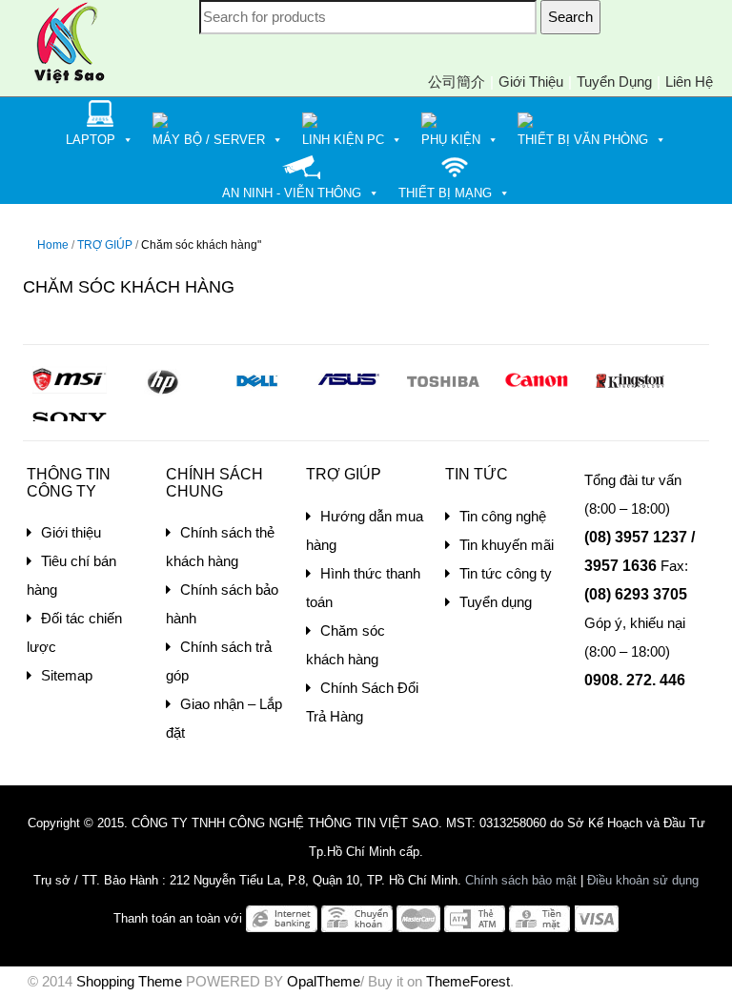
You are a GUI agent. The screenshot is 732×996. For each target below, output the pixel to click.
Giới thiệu (530, 81)
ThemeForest (468, 981)
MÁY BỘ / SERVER (208, 139)
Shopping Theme (129, 981)
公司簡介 (456, 81)
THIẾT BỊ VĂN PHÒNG (583, 139)
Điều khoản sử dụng (643, 880)
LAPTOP (90, 139)
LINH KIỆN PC (343, 139)
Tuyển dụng (614, 81)
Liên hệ (689, 81)
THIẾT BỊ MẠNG (445, 193)
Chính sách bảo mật (521, 880)
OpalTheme (323, 981)
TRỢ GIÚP (104, 245)
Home (53, 245)
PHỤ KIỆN (450, 139)
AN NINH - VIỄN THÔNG (291, 193)
